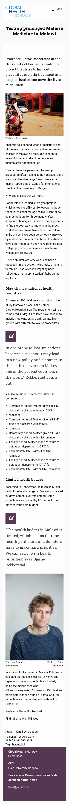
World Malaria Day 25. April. (26, 195)
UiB (23, 744)
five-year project (46, 203)
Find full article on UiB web (21, 718)
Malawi (16, 744)
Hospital (20, 309)
